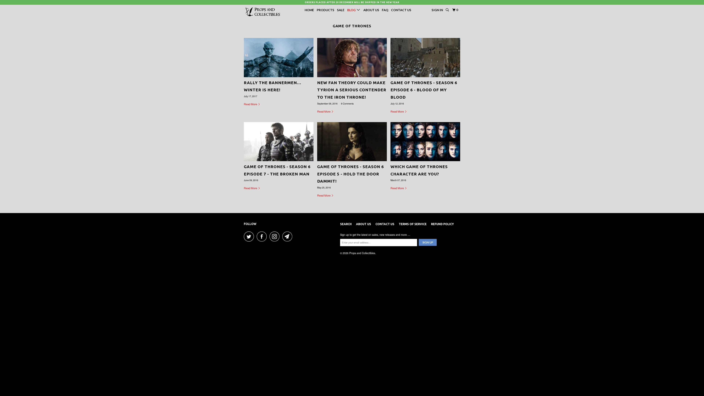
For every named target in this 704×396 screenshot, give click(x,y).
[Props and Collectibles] (262, 12)
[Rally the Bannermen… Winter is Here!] (279, 57)
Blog (352, 10)
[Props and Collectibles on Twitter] (250, 236)
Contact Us (401, 10)
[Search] (447, 9)
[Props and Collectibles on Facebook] (263, 236)
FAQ (385, 10)
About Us (371, 10)
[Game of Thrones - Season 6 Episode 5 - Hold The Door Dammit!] (352, 141)
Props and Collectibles (362, 253)
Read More (251, 104)
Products (325, 10)
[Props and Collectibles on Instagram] (276, 236)
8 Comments (347, 103)
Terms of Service (413, 224)
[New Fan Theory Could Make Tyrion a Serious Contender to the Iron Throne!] (352, 57)
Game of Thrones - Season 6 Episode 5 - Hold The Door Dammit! (350, 173)
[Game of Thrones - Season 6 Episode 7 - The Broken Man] (279, 141)
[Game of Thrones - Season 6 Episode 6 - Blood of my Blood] (425, 57)
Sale (340, 10)
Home (309, 10)
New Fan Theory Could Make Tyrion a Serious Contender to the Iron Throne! (351, 89)
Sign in (437, 10)
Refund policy (442, 224)
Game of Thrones (352, 26)
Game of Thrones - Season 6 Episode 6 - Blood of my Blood (423, 89)
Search (346, 224)
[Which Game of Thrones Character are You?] (425, 141)
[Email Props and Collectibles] (288, 236)
